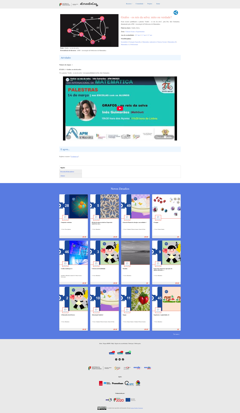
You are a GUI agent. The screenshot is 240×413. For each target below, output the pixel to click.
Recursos (129, 4)
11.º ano (143, 35)
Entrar (158, 4)
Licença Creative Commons (136, 408)
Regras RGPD (106, 343)
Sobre (100, 343)
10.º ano (137, 35)
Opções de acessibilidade (121, 343)
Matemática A (125, 44)
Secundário (124, 42)
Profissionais (134, 44)
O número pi (74, 156)
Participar (131, 343)
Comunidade (139, 4)
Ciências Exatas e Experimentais (135, 31)
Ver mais (175, 334)
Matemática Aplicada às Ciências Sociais (154, 42)
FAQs (112, 343)
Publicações (138, 343)
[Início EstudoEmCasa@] (68, 4)
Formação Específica (135, 42)
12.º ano (149, 35)
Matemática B (172, 42)
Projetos (149, 4)
